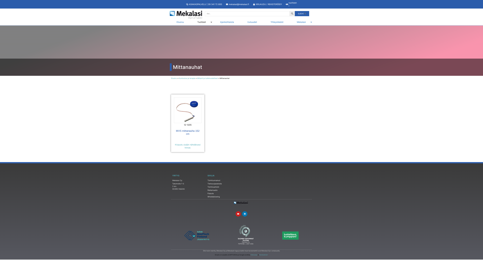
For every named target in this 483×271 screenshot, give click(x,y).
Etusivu (174, 78)
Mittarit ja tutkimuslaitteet (207, 78)
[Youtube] (238, 214)
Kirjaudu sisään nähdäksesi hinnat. (187, 146)
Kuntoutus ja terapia (187, 78)
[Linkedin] (244, 214)
